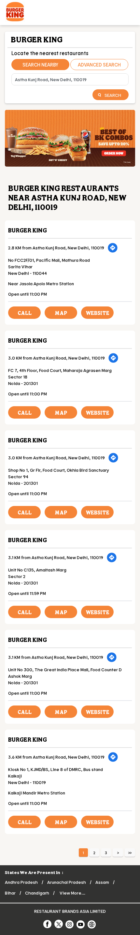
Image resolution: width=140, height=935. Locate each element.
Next (118, 852)
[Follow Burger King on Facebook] (47, 923)
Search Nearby (40, 64)
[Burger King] (15, 12)
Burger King (27, 230)
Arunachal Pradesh (66, 882)
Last (130, 852)
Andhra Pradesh (21, 882)
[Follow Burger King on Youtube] (81, 923)
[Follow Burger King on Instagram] (70, 923)
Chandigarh (37, 893)
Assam (102, 882)
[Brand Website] (92, 923)
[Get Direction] (112, 248)
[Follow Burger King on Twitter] (58, 923)
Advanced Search (99, 64)
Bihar (10, 893)
